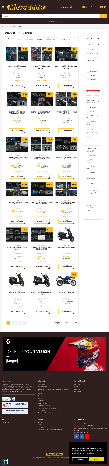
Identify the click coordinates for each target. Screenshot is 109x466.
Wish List (40, 427)
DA (90, 198)
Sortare (39, 39)
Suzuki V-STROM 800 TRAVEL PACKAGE (17, 248)
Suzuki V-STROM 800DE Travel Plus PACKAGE (42, 248)
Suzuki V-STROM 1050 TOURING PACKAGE (66, 67)
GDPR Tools (41, 384)
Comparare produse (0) (27, 39)
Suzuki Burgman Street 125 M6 (41, 293)
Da (90, 137)
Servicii (40, 398)
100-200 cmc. (94, 156)
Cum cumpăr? (43, 403)
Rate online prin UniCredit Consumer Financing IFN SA (54, 390)
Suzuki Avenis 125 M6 (17, 292)
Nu (90, 141)
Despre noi (41, 396)
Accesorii (92, 79)
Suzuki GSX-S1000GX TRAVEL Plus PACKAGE (41, 203)
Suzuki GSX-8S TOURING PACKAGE (17, 67)
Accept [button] (96, 459)
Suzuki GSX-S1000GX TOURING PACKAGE (41, 112)
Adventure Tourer (91, 123)
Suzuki (91, 183)
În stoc (91, 49)
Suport (40, 393)
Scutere (92, 75)
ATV (90, 68)
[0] (87, 7)
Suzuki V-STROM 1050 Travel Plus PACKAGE (66, 203)
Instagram (82, 436)
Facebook (76, 436)
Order (39, 425)
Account (40, 422)
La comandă (93, 53)
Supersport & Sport (92, 116)
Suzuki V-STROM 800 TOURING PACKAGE (66, 112)
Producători (5, 422)
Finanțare (41, 401)
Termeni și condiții (44, 405)
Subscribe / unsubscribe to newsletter (50, 430)
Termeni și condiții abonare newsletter (50, 413)
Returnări (77, 389)
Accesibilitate (42, 387)
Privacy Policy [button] (90, 453)
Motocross (92, 108)
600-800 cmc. (91, 174)
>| (25, 323)
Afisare (64, 39)
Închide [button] (102, 444)
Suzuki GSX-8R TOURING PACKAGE (41, 67)
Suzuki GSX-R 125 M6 (66, 292)
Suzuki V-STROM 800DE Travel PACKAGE (17, 203)
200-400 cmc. (91, 161)
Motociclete (93, 72)
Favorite (79, 7)
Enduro (91, 111)
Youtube (87, 436)
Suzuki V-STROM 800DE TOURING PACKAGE (17, 112)
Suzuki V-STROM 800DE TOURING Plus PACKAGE (41, 158)
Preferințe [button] (80, 459)
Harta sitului (78, 391)
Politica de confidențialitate (47, 408)
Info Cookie (41, 410)
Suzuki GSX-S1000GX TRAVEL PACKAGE (66, 158)
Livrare (76, 387)
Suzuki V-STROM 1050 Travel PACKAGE (17, 158)
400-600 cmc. (91, 167)
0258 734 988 (56, 21)
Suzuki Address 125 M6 (66, 247)
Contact (77, 384)
